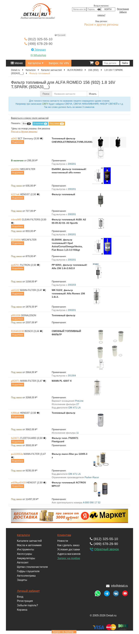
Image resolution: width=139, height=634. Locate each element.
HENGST (25, 194)
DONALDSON (28, 315)
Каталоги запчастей (29, 540)
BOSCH (29, 331)
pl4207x (15, 380)
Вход (20, 596)
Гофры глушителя (28, 571)
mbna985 (16, 219)
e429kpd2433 (18, 482)
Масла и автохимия (29, 545)
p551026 (16, 315)
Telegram (40, 49)
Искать (92, 93)
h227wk (15, 194)
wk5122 (15, 290)
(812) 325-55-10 (39, 39)
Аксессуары (24, 553)
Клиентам (64, 535)
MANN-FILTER (28, 290)
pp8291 (15, 265)
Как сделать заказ (68, 545)
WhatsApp (39, 55)
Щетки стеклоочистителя (32, 566)
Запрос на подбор (68, 558)
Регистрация (123, 9)
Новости (62, 540)
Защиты (22, 579)
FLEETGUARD (28, 438)
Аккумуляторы (26, 558)
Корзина (22, 609)
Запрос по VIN (58, 63)
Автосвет (22, 562)
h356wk (15, 412)
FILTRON (25, 265)
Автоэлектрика (26, 575)
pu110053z (17, 454)
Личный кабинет (28, 591)
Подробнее (17, 142)
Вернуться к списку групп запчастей (29, 118)
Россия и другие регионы (101, 24)
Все (26, 123)
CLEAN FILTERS (31, 219)
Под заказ (56, 123)
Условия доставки (68, 549)
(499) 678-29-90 (39, 44)
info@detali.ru (119, 585)
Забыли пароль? (27, 605)
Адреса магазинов (69, 553)
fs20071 (15, 438)
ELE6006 (16, 239)
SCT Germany (25, 138)
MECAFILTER (27, 169)
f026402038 (17, 331)
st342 (14, 138)
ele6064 (15, 169)
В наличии (40, 123)
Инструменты (25, 549)
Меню (18, 63)
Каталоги (35, 63)
